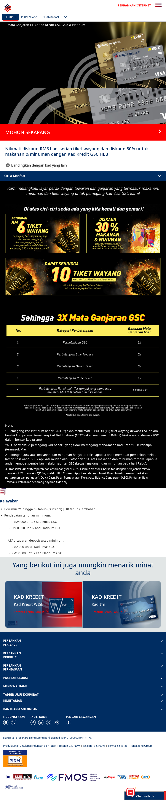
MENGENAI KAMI (15, 686)
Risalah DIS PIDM (69, 746)
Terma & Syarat (117, 746)
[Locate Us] (68, 722)
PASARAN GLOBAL (15, 678)
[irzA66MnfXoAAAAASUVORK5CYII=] (13, 722)
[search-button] (158, 5)
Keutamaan (51, 17)
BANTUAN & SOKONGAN (20, 709)
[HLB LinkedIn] (40, 722)
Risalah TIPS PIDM (94, 746)
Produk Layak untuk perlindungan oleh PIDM (29, 746)
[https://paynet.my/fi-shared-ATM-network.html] (145, 777)
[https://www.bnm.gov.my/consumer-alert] (14, 787)
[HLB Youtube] (56, 722)
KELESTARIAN (12, 701)
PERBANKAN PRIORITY (12, 655)
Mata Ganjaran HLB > (23, 25)
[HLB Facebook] (33, 722)
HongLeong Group (141, 746)
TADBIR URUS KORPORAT (21, 694)
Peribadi (10, 17)
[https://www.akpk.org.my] (38, 777)
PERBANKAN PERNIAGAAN (12, 668)
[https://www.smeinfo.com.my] (22, 777)
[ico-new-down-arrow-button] (64, 17)
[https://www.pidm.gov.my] (15, 758)
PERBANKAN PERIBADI (12, 643)
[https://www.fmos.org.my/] (73, 777)
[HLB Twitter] (48, 722)
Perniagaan (29, 17)
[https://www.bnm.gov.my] (8, 777)
